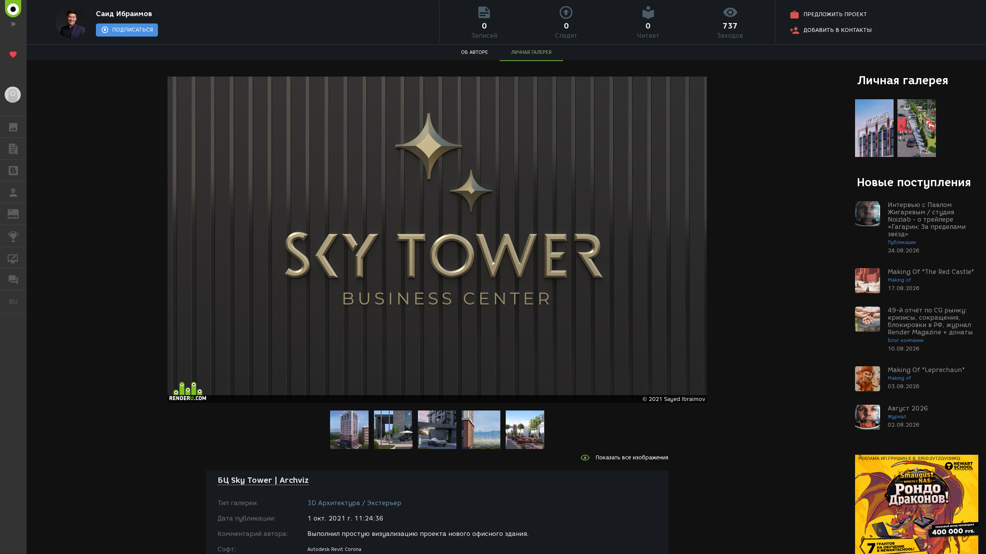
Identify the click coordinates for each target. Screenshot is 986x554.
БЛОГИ (13, 170)
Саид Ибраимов (124, 14)
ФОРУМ (13, 279)
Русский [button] (18, 301)
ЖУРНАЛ (18, 213)
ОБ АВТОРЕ (474, 52)
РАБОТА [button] (13, 192)
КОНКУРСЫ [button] (13, 236)
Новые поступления (914, 182)
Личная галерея (902, 80)
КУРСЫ (13, 258)
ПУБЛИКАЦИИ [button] (13, 148)
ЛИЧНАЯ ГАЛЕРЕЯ (531, 52)
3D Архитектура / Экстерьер (354, 503)
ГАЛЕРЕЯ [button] (13, 126)
